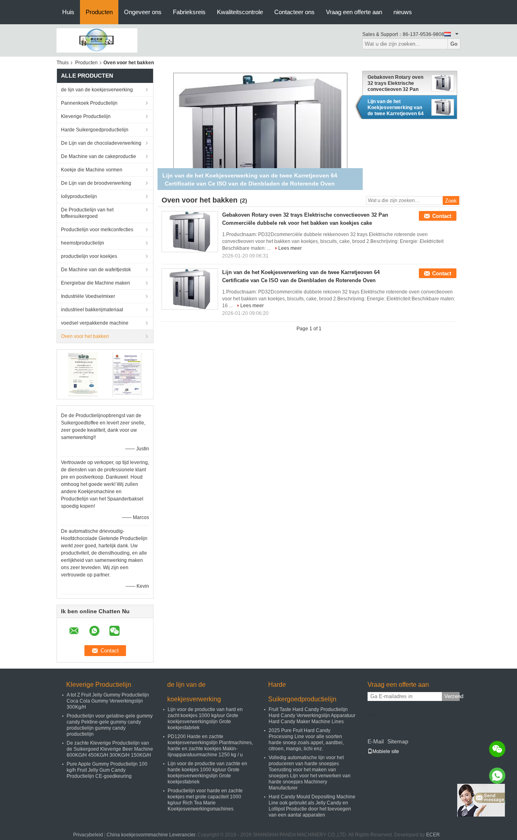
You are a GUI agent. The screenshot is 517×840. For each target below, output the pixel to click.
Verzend (452, 696)
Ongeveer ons (143, 11)
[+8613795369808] (497, 775)
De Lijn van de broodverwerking (96, 183)
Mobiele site (385, 751)
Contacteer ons (294, 11)
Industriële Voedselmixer (88, 296)
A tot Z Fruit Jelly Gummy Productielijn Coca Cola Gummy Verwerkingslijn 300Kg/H (108, 701)
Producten (99, 11)
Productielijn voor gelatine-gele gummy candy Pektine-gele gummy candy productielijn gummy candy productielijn (110, 725)
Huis (68, 11)
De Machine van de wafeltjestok (96, 269)
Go (454, 44)
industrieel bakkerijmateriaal (92, 309)
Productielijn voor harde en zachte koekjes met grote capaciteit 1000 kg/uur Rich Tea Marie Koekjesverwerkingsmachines (205, 800)
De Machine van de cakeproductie (98, 156)
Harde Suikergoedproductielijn (94, 130)
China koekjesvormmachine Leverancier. (152, 835)
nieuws (402, 11)
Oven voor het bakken (85, 336)
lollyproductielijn (79, 196)
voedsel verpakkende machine (94, 323)
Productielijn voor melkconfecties (97, 229)
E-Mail (376, 741)
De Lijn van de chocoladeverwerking (101, 143)
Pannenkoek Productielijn (89, 103)
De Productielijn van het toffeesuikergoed (87, 213)
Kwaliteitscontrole (240, 11)
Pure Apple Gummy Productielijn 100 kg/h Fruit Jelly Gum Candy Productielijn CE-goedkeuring (107, 770)
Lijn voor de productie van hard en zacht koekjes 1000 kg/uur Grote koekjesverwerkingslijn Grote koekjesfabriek (205, 718)
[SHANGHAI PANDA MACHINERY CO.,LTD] (97, 40)
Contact (441, 216)
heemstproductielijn (82, 243)
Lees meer (290, 248)
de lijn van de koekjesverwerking (97, 90)
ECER (433, 835)
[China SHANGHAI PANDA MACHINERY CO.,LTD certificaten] (83, 374)
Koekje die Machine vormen (91, 170)
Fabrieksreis (189, 11)
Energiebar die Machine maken (95, 283)
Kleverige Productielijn (86, 116)
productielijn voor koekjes (89, 256)
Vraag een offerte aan (354, 11)
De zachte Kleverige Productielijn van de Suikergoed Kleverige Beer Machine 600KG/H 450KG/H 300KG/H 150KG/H (110, 749)
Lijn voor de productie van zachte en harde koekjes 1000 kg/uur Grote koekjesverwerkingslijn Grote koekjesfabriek (207, 773)
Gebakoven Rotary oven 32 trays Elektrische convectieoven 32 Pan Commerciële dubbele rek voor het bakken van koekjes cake (397, 83)
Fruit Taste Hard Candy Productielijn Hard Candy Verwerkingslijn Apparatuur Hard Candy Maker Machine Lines (312, 715)
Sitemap (397, 741)
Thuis (63, 62)
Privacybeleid (88, 835)
